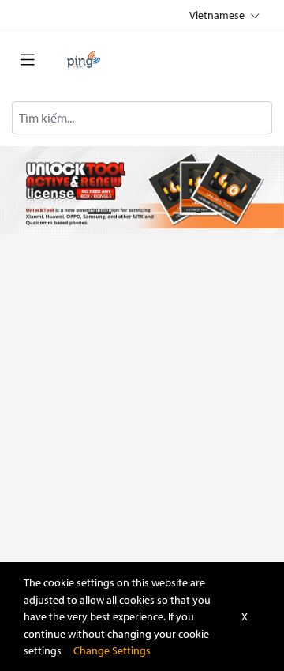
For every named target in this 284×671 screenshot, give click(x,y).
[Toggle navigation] (27, 60)
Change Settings (112, 650)
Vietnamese (217, 14)
